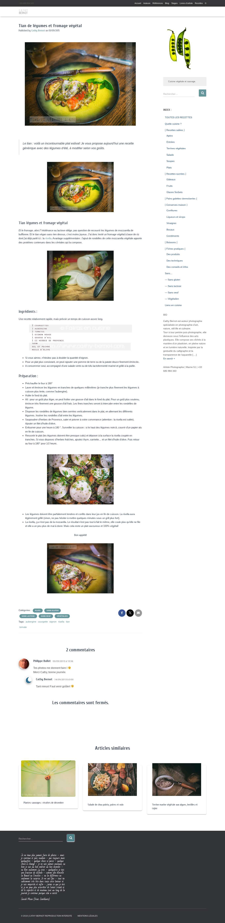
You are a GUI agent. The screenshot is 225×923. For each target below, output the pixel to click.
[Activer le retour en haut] (218, 916)
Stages (174, 3)
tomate (23, 627)
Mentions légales (88, 916)
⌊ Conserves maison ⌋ (176, 205)
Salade (170, 155)
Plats (37, 610)
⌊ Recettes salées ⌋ (174, 130)
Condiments (173, 236)
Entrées (171, 142)
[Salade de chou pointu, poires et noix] (112, 779)
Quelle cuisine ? (173, 123)
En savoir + (169, 358)
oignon (52, 621)
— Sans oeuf (171, 292)
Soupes (170, 161)
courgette (43, 621)
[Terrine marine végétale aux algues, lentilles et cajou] (177, 779)
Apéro (170, 135)
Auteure (146, 3)
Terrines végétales (176, 148)
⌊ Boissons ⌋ (171, 242)
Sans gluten (52, 610)
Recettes (199, 3)
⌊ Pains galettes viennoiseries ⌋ (181, 198)
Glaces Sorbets (175, 192)
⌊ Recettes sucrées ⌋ (175, 173)
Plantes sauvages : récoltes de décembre (44, 802)
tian (68, 621)
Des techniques (175, 260)
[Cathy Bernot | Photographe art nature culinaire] (23, 11)
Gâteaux (171, 179)
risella (48, 238)
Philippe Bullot (42, 661)
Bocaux (170, 229)
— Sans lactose (173, 286)
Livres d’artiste (186, 3)
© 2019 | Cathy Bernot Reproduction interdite (46, 916)
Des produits (173, 254)
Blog (167, 3)
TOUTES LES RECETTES (178, 117)
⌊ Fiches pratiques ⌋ (175, 248)
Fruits (169, 186)
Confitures (172, 210)
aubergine (31, 621)
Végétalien (62, 616)
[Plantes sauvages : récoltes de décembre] (48, 778)
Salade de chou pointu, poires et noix (105, 804)
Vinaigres (171, 223)
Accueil (138, 3)
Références (158, 3)
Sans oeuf (46, 616)
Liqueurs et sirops (176, 217)
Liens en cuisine (173, 305)
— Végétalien (172, 298)
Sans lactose (28, 616)
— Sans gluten (172, 279)
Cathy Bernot (44, 679)
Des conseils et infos (177, 267)
